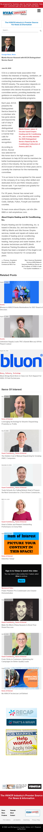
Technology (16, 373)
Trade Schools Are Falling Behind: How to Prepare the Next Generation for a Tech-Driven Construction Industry (21, 491)
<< (9, 262)
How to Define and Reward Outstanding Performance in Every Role (17, 526)
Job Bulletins (17, 820)
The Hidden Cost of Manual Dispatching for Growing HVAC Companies (21, 457)
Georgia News (6, 54)
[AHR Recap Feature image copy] (21, 717)
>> (31, 264)
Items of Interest (7, 419)
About (12, 813)
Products (4, 815)
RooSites (22, 829)
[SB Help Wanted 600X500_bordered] (21, 742)
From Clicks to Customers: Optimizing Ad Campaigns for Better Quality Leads (17, 660)
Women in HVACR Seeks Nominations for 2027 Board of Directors (21, 308)
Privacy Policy (36, 820)
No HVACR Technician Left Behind (15, 694)
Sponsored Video (7, 588)
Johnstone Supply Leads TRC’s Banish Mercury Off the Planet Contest (21, 343)
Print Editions (6, 820)
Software (8, 373)
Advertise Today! (8, 559)
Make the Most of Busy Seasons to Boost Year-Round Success (19, 626)
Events (2, 304)
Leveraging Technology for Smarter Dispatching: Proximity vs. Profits (20, 423)
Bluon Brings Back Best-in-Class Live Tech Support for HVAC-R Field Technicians (20, 377)
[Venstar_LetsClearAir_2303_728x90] (21, 786)
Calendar (13, 810)
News (14, 54)
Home (3, 810)
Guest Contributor (8, 453)
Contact (12, 815)
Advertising (26, 820)
